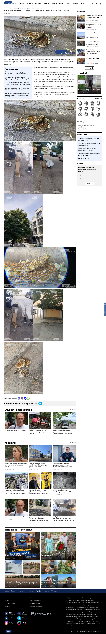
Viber (22, 398)
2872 (61, 436)
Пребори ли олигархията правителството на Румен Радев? (87, 169)
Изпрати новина (105, 309)
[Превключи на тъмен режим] (101, 3)
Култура (75, 3)
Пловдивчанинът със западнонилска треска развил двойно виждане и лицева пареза (63, 519)
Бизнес (54, 3)
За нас (6, 598)
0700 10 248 (44, 614)
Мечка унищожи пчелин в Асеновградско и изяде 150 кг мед (64, 491)
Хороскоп (80, 98)
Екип (31, 598)
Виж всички (72, 409)
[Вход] (93, 4)
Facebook (19, 398)
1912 (61, 523)
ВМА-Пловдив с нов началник (86, 159)
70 (96, 29)
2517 (37, 436)
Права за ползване (35, 603)
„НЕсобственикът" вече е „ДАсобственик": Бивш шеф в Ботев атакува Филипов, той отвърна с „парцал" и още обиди (39, 492)
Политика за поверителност (12, 609)
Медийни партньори (35, 600)
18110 (50, 586)
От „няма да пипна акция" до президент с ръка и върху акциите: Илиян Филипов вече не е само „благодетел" (64, 465)
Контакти (7, 606)
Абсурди (54, 591)
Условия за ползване (10, 603)
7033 (37, 523)
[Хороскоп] (89, 117)
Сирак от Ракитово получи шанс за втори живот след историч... (89, 154)
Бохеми (46, 591)
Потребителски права (36, 606)
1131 (13, 433)
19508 (87, 92)
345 (97, 55)
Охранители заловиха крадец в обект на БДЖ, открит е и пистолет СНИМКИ (94, 17)
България (38, 3)
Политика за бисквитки (36, 609)
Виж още (89, 68)
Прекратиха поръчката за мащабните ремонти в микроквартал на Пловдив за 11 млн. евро (39, 519)
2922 (13, 469)
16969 (14, 586)
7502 (61, 469)
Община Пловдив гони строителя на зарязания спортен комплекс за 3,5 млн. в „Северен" (21, 583)
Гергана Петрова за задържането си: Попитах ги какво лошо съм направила (16, 465)
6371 (37, 496)
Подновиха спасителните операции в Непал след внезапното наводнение (93, 43)
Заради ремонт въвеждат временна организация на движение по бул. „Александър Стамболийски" (62, 432)
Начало (22, 3)
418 (97, 38)
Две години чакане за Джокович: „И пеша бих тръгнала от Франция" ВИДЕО (20, 555)
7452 (13, 496)
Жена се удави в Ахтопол (93, 33)
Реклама (7, 600)
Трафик (38, 591)
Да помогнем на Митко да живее (15, 430)
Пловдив (30, 3)
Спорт (68, 3)
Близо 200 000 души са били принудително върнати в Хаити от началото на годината (93, 52)
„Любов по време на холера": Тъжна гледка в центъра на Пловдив (38, 432)
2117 (37, 469)
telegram (25, 398)
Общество (21, 591)
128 (97, 46)
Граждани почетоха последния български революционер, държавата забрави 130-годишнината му (55, 554)
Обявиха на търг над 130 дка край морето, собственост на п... (87, 149)
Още (82, 3)
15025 (14, 558)
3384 (61, 494)
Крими (61, 3)
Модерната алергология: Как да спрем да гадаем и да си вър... (89, 90)
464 (97, 63)
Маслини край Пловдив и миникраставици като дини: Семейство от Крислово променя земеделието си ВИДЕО (57, 582)
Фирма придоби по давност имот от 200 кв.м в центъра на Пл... (89, 144)
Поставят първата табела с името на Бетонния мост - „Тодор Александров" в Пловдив (15, 492)
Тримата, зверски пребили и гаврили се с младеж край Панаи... (89, 139)
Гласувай (89, 184)
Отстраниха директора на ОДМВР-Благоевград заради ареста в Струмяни (38, 465)
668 (97, 21)
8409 (50, 558)
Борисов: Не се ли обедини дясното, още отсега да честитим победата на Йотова (93, 61)
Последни (81, 12)
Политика (46, 3)
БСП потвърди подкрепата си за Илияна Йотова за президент (93, 25)
